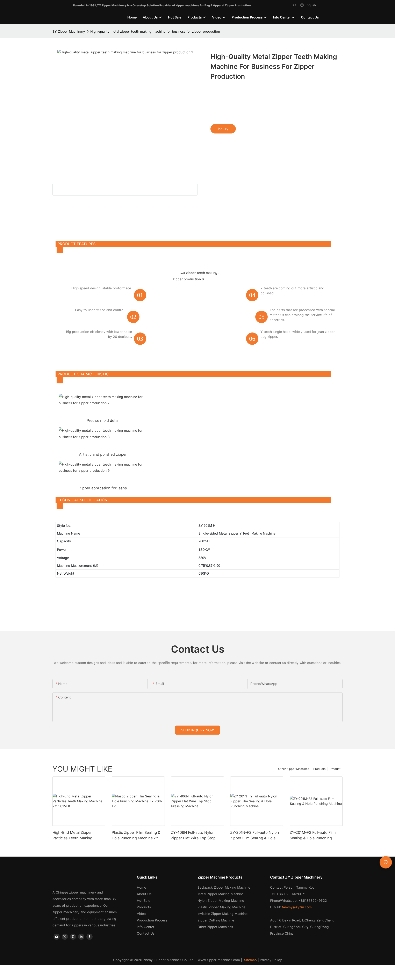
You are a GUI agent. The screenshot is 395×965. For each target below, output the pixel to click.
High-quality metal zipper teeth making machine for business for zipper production (155, 31)
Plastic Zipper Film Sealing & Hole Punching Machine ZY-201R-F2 (136, 835)
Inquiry (223, 129)
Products (319, 769)
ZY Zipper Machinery (68, 31)
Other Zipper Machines (293, 769)
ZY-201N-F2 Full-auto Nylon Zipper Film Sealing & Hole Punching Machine (254, 835)
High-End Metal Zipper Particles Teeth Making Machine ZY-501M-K (72, 835)
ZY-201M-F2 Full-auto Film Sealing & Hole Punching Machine (313, 835)
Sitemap (250, 960)
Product (335, 769)
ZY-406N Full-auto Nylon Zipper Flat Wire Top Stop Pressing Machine (193, 835)
